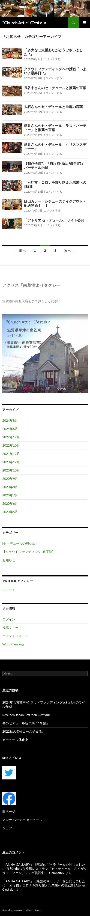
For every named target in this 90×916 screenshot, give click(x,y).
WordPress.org (13, 644)
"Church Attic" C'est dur (24, 22)
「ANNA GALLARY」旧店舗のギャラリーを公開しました (43, 864)
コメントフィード (15, 636)
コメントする (52, 59)
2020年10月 (11, 470)
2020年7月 (10, 495)
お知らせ (8, 560)
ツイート (8, 590)
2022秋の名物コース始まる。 (23, 731)
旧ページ (8, 811)
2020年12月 (11, 462)
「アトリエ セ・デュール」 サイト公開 (54, 220)
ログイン (8, 619)
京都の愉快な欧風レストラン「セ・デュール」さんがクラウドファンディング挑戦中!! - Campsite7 (44, 871)
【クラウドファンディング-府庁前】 (28, 552)
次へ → (69, 250)
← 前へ (20, 250)
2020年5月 (10, 512)
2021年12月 (11, 454)
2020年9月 (10, 478)
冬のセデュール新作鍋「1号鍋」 (25, 723)
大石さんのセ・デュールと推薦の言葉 (53, 106)
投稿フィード (12, 628)
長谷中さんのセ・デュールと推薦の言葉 (55, 88)
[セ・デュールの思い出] (19, 543)
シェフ (7, 828)
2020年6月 (10, 503)
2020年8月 (10, 487)
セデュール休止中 (15, 740)
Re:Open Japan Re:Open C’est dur (26, 715)
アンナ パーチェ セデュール (22, 820)
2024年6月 (10, 429)
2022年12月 (11, 437)
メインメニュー (84, 22)
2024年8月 (10, 420)
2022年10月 (11, 445)
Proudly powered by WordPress (21, 910)
